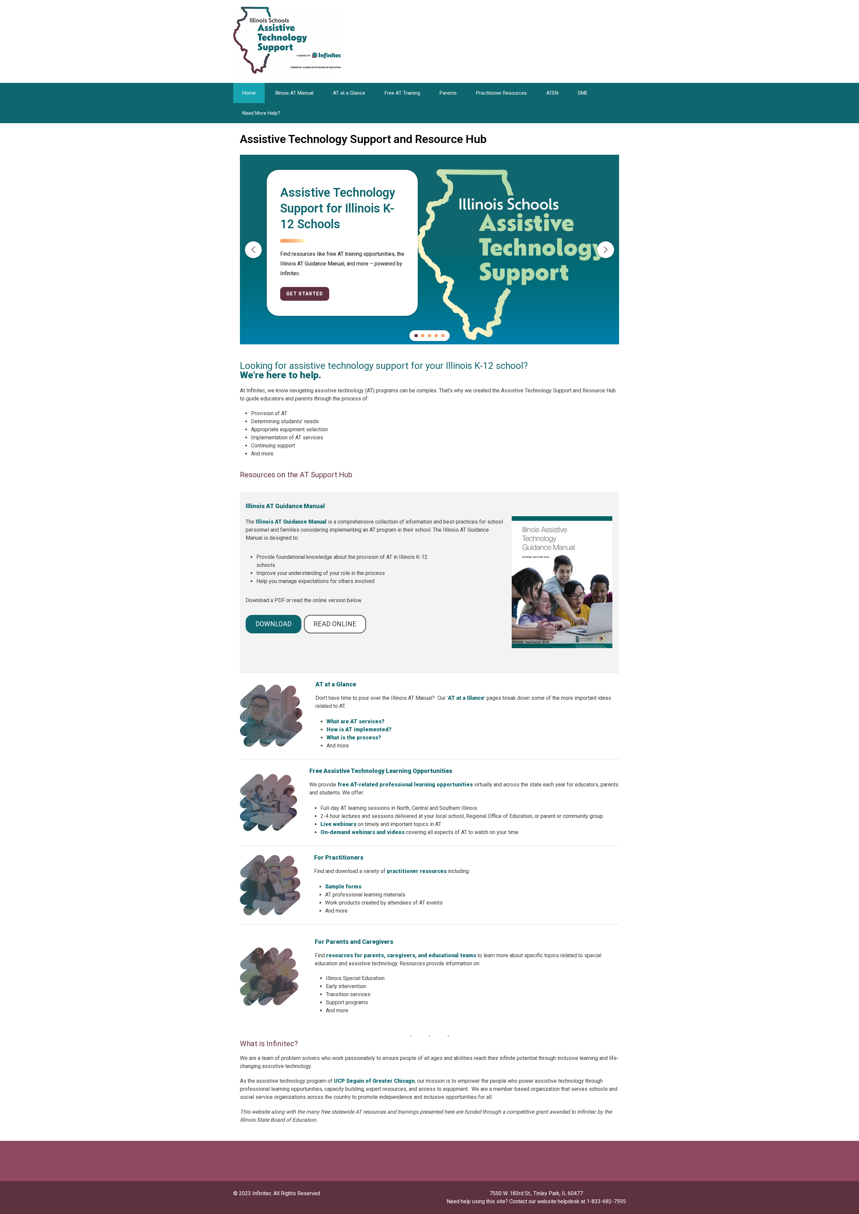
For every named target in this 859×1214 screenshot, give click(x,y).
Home (249, 93)
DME (583, 93)
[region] (429, 249)
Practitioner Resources (501, 93)
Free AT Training (402, 93)
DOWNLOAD (273, 624)
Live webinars (338, 824)
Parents (448, 93)
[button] (253, 249)
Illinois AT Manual (294, 93)
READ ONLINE (334, 624)
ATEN (552, 93)
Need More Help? (261, 113)
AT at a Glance (349, 93)
